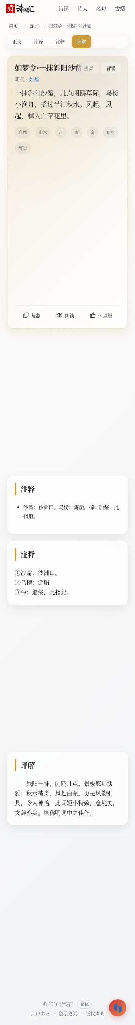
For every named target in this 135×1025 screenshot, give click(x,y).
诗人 (82, 8)
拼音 (88, 68)
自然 (22, 132)
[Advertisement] (67, 229)
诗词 (64, 8)
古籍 (120, 8)
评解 (81, 41)
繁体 (84, 1004)
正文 (17, 41)
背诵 (111, 68)
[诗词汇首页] (20, 8)
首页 (13, 25)
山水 (43, 132)
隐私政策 (67, 1013)
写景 (22, 148)
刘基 (34, 79)
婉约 (110, 132)
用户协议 (40, 1013)
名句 (101, 8)
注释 (38, 41)
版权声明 (95, 1013)
